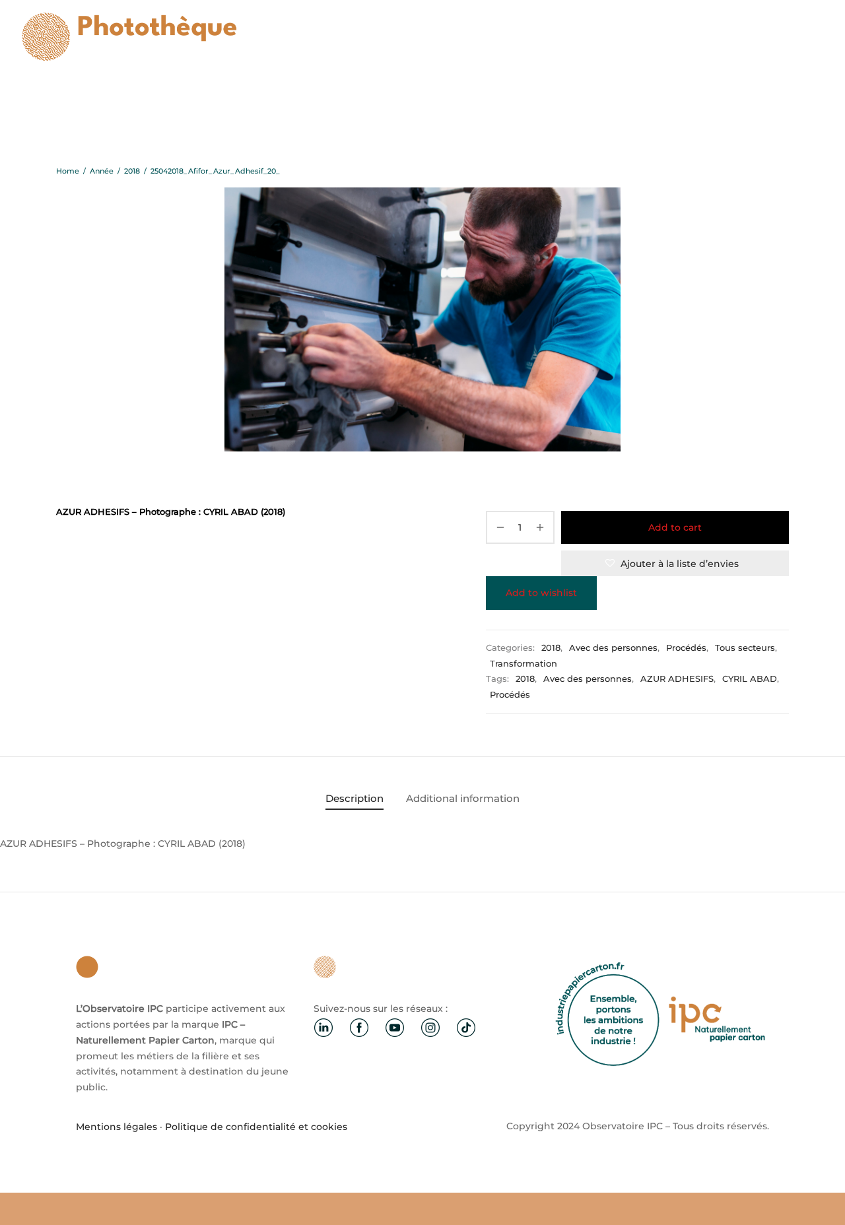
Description (354, 798)
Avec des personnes (613, 648)
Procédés (686, 648)
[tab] (354, 798)
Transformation (523, 664)
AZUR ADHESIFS (677, 679)
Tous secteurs (745, 648)
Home (67, 171)
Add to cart (675, 527)
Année (102, 171)
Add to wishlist (541, 593)
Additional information (463, 798)
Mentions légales (116, 1127)
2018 (132, 171)
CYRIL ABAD (749, 679)
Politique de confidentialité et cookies (256, 1127)
